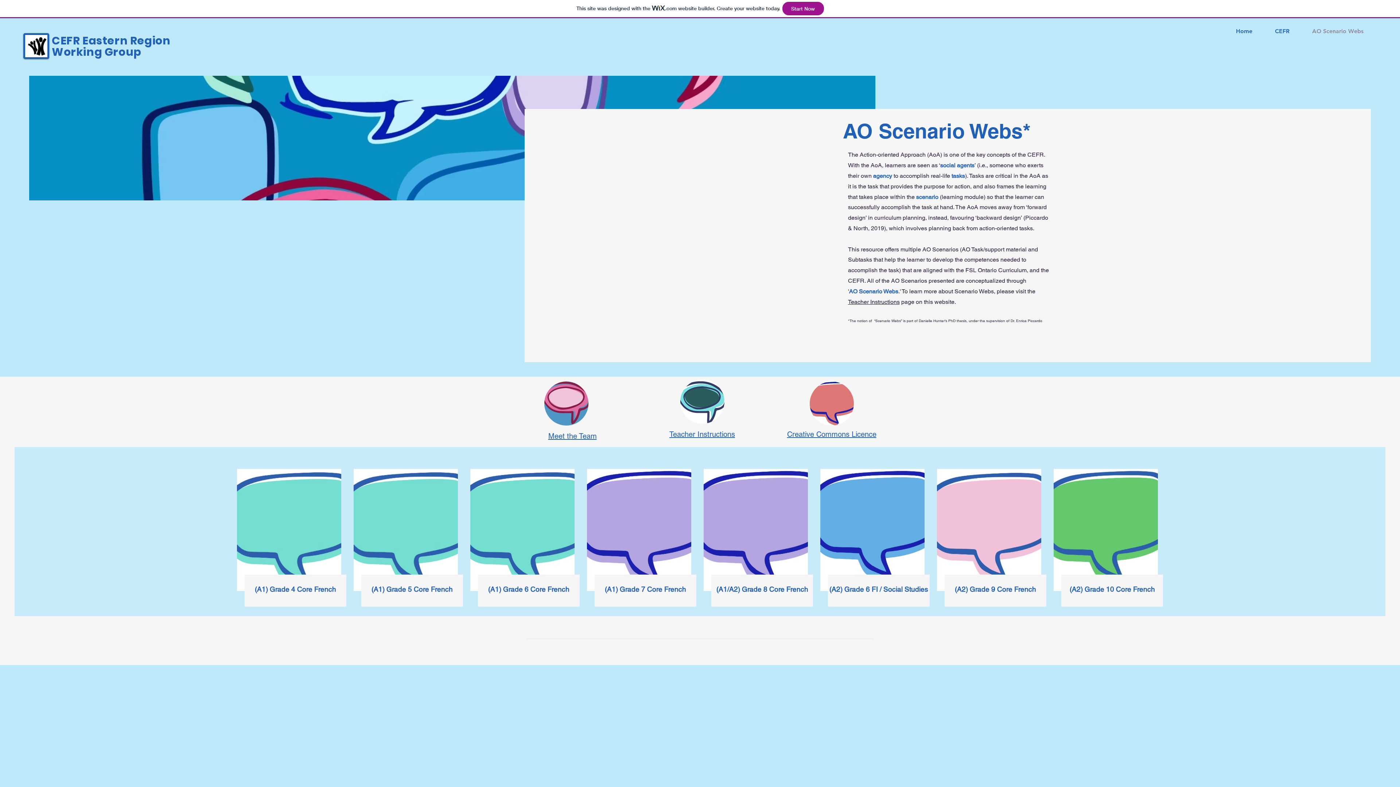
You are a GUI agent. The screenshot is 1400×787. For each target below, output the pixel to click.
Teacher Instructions (874, 301)
